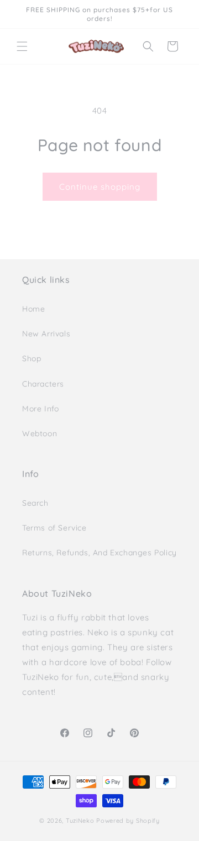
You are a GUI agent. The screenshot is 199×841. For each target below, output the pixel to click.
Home (33, 309)
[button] (22, 46)
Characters (43, 384)
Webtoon (39, 433)
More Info (40, 409)
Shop (31, 358)
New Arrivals (46, 334)
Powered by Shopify (128, 820)
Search (35, 503)
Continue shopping (99, 186)
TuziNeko (80, 820)
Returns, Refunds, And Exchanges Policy (99, 553)
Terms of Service (54, 528)
